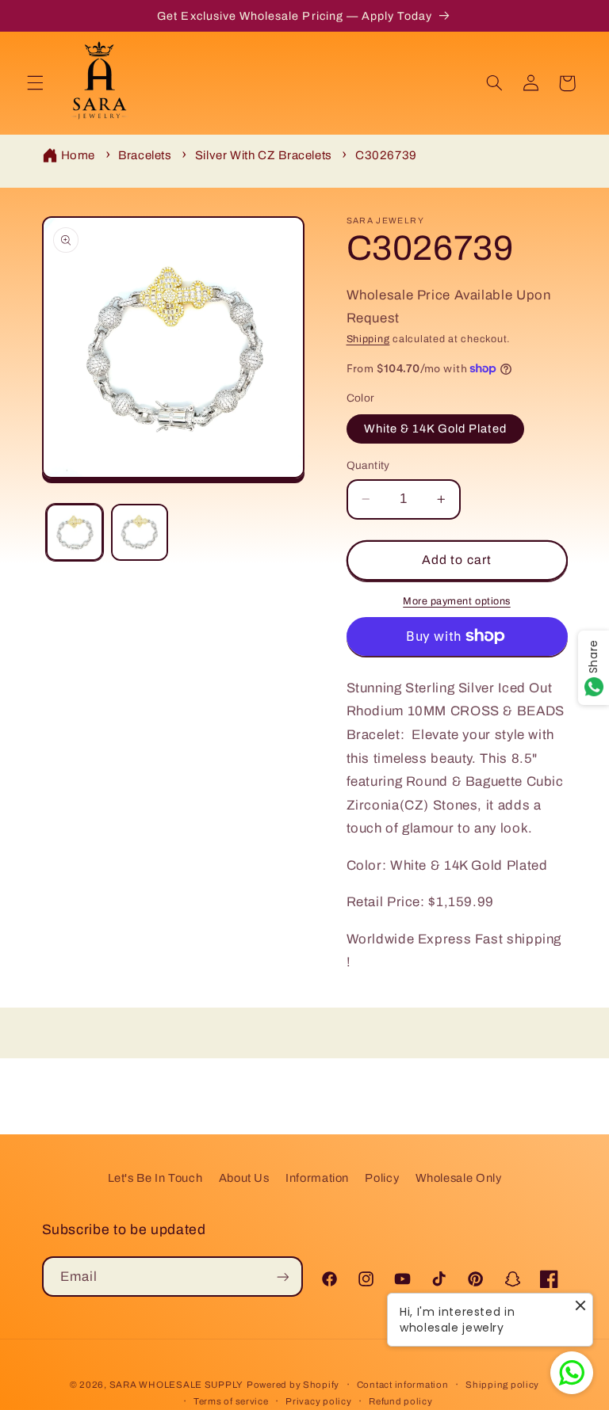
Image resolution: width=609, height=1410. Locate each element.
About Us (244, 1178)
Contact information (403, 1384)
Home (78, 155)
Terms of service (231, 1401)
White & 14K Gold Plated (435, 428)
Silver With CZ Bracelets (263, 155)
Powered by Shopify (293, 1384)
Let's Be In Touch (155, 1178)
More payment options (457, 601)
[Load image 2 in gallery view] (139, 532)
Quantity (368, 465)
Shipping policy (502, 1384)
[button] (35, 83)
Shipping (368, 339)
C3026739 (386, 155)
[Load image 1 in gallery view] (74, 532)
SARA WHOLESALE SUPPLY (176, 1384)
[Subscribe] (283, 1276)
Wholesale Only (459, 1178)
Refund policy (401, 1401)
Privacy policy (318, 1401)
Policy (382, 1178)
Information (317, 1178)
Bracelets (145, 155)
